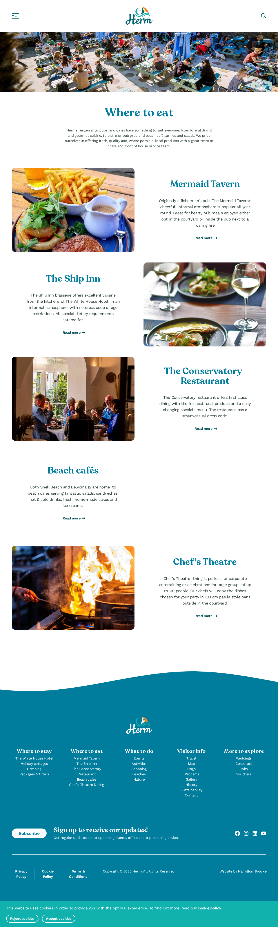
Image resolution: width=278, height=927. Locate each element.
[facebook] (237, 833)
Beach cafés (86, 779)
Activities (139, 763)
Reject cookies (22, 918)
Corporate (243, 763)
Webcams (191, 774)
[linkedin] (255, 833)
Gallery (191, 779)
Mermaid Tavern (87, 758)
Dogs (191, 769)
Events (139, 758)
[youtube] (263, 833)
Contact (191, 795)
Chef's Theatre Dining (86, 785)
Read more (202, 238)
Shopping (139, 769)
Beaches (139, 774)
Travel (191, 758)
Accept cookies (58, 918)
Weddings (244, 758)
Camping (34, 769)
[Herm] (139, 16)
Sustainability (191, 790)
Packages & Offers (34, 774)
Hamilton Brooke (252, 871)
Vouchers (243, 774)
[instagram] (246, 833)
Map (191, 763)
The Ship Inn (86, 763)
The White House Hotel (34, 758)
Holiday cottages (34, 763)
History (191, 785)
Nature (139, 779)
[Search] (263, 15)
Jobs (243, 769)
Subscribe (29, 833)
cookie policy (209, 908)
